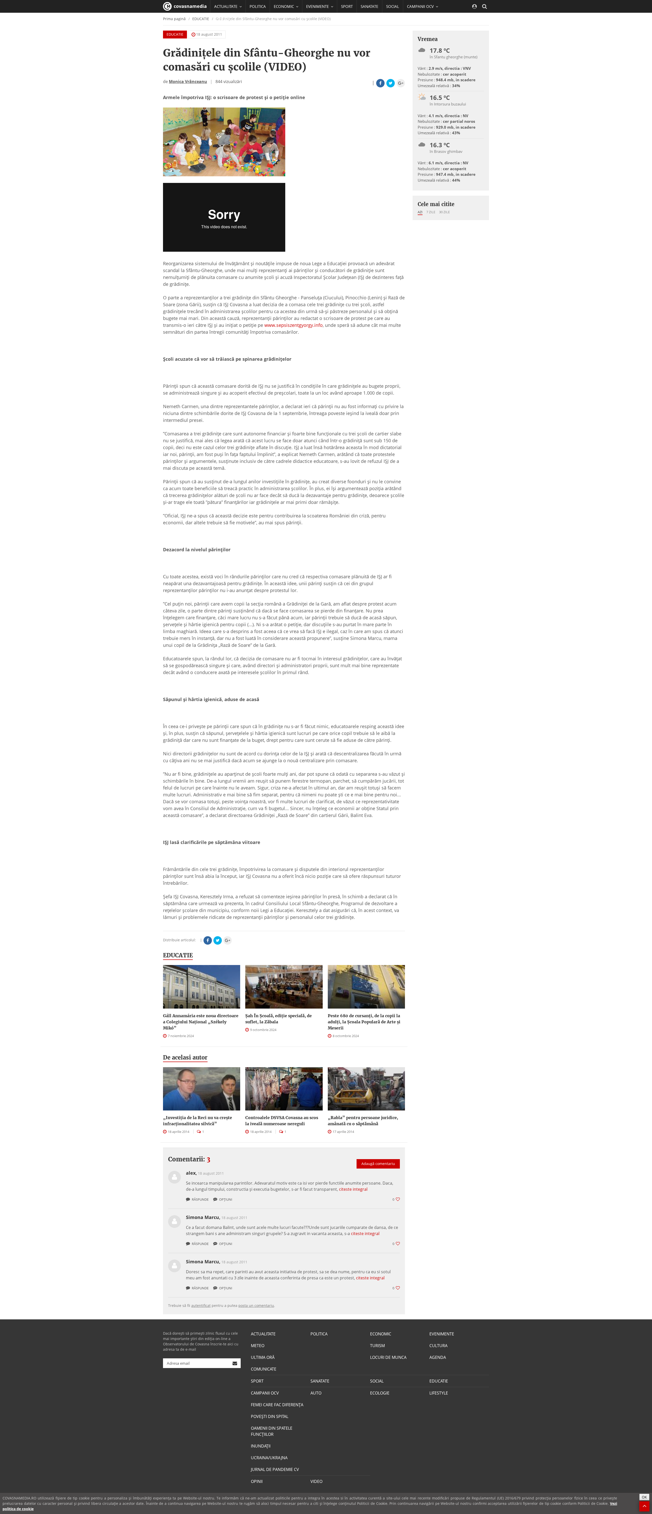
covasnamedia (189, 6)
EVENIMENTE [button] (318, 6)
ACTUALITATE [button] (226, 6)
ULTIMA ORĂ (263, 1357)
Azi (420, 212)
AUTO (315, 1393)
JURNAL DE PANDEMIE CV (275, 1469)
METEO (257, 1345)
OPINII (257, 1481)
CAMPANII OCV (265, 1393)
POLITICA (258, 6)
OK (644, 1497)
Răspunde (200, 1199)
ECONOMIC (380, 1334)
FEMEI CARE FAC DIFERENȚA (277, 1405)
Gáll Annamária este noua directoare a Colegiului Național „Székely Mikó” (200, 1021)
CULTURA (438, 1345)
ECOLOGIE (379, 1393)
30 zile (444, 212)
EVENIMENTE (441, 1334)
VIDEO (316, 1481)
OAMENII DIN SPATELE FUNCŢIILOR (271, 1431)
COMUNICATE (263, 1369)
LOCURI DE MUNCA (388, 1357)
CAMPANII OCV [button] (421, 6)
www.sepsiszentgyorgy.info (293, 325)
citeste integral (353, 1189)
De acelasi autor (185, 1057)
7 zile (430, 212)
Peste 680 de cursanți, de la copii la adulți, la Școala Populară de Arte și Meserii (364, 1021)
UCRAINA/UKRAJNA (269, 1458)
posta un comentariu (256, 1305)
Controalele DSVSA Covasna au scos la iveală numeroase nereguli (281, 1120)
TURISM (377, 1345)
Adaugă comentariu (378, 1163)
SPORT (347, 6)
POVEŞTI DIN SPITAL (269, 1416)
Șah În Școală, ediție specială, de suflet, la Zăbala (278, 1018)
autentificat (201, 1305)
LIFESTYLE (438, 1393)
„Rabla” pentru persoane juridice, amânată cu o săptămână (363, 1120)
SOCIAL (392, 6)
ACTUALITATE (263, 1334)
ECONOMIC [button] (284, 6)
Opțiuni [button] (225, 1199)
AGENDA (437, 1357)
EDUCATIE (222, 19)
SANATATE (369, 6)
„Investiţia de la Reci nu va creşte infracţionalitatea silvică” (197, 1120)
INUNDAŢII (260, 1446)
